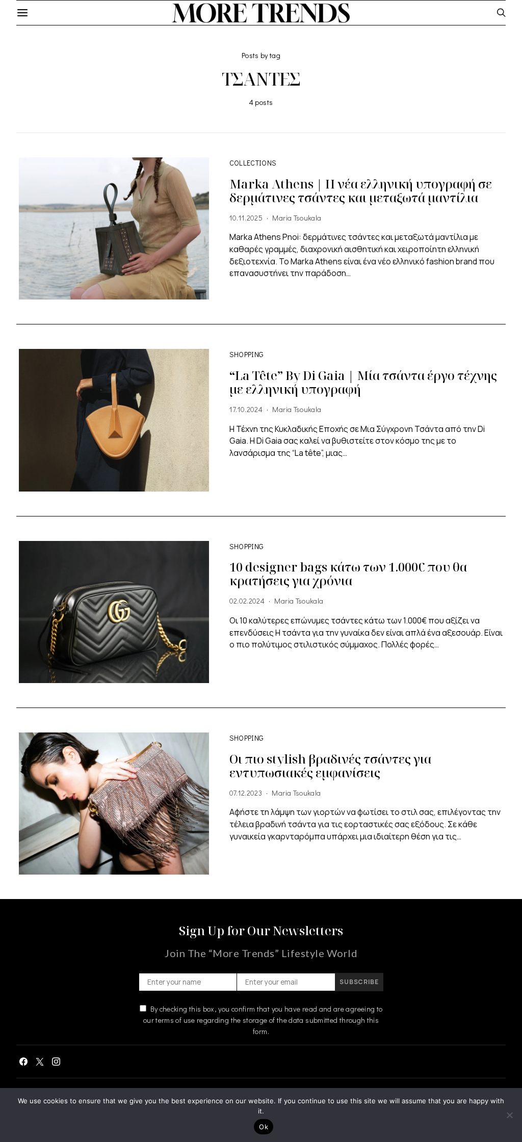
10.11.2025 (246, 218)
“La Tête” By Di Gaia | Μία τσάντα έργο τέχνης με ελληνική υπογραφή (363, 382)
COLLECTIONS (253, 163)
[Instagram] (56, 1061)
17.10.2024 (246, 409)
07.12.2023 (246, 793)
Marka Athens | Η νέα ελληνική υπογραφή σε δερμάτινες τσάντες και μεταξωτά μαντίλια (360, 190)
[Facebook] (23, 1061)
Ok (263, 1127)
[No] (509, 1115)
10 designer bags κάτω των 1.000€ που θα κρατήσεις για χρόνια (348, 573)
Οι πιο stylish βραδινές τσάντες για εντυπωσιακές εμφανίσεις (330, 765)
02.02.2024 (247, 601)
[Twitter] (40, 1061)
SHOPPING (246, 354)
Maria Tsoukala (296, 218)
